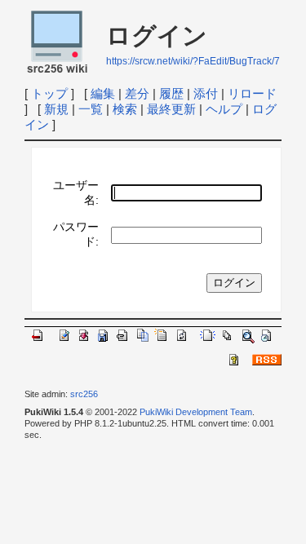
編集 (103, 93)
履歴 (171, 93)
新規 (56, 109)
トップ (49, 93)
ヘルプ (224, 109)
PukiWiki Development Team (196, 412)
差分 (137, 93)
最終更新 (171, 109)
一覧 (90, 109)
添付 (205, 93)
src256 (84, 394)
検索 (125, 109)
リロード (252, 93)
